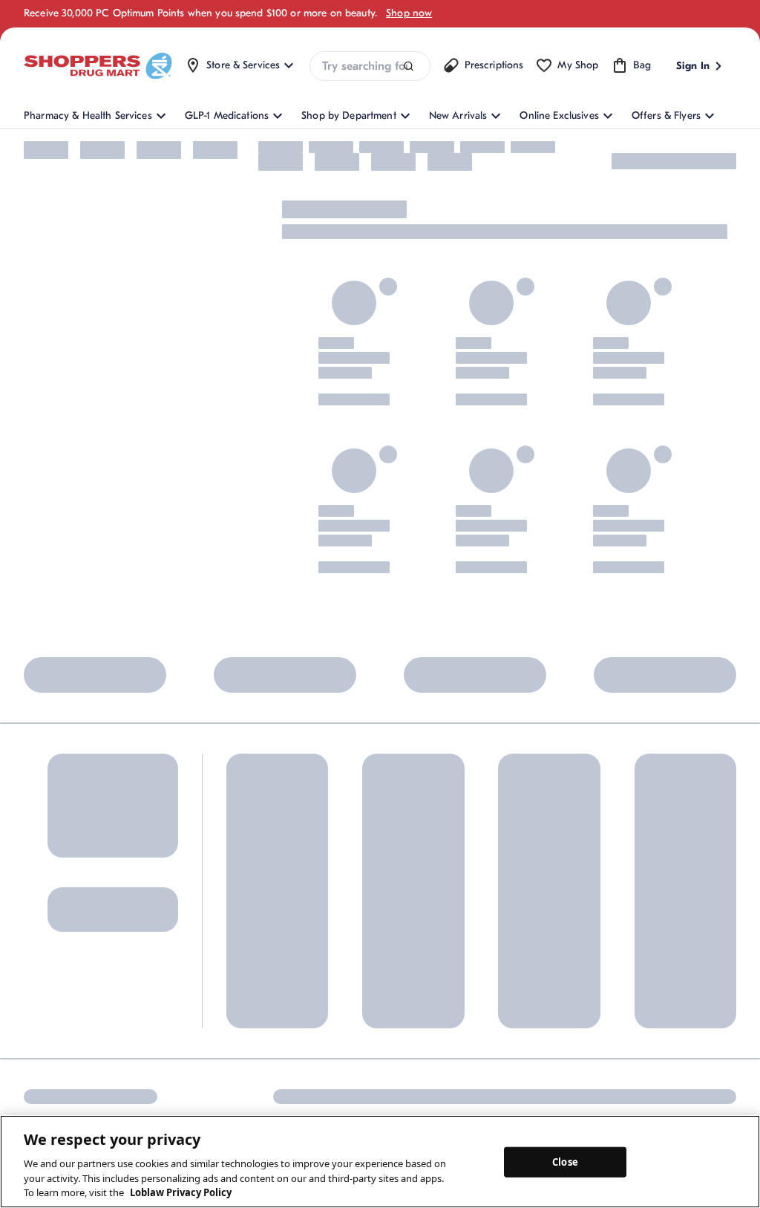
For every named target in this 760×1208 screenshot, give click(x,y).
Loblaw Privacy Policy (181, 1192)
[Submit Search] (408, 66)
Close (565, 1161)
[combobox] (369, 66)
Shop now (409, 13)
